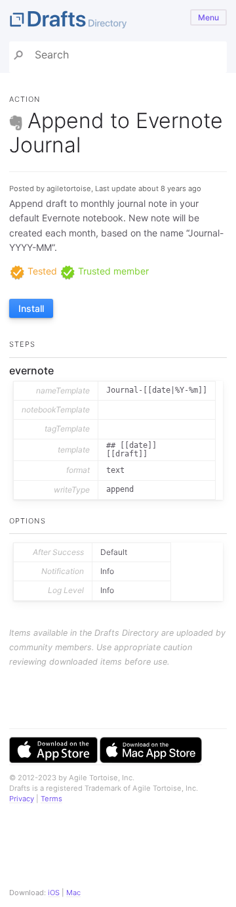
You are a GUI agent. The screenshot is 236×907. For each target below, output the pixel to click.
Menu (208, 17)
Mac (73, 892)
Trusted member (112, 271)
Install (31, 308)
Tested (41, 271)
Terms (51, 798)
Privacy (21, 798)
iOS (54, 892)
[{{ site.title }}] (118, 20)
